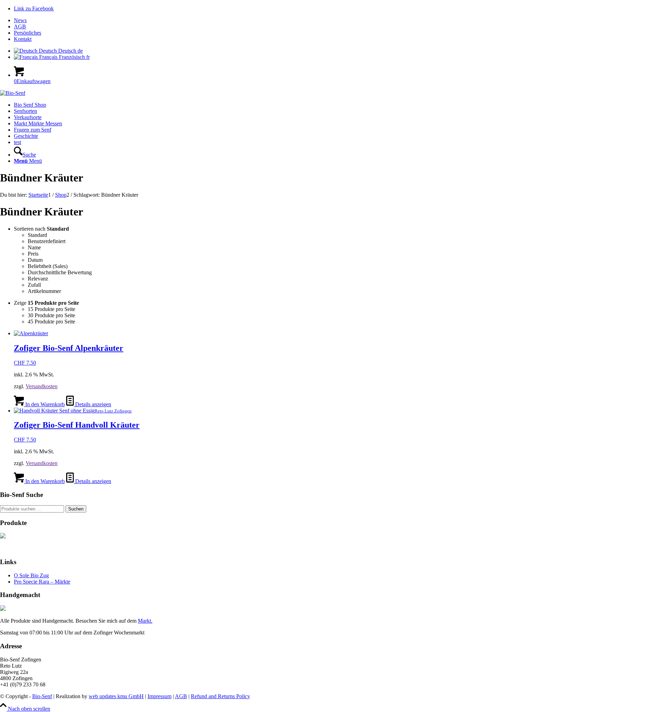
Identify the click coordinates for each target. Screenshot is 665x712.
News (20, 20)
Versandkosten (41, 386)
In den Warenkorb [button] (44, 404)
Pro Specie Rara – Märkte (42, 582)
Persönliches (27, 33)
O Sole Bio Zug (31, 575)
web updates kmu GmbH (116, 696)
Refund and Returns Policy (220, 696)
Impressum (159, 696)
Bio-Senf (42, 696)
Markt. (145, 621)
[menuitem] (339, 20)
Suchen (75, 508)
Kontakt (23, 39)
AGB (20, 26)
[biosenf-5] (12, 93)
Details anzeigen (92, 404)
